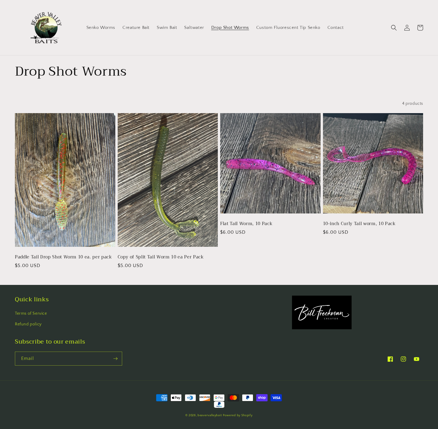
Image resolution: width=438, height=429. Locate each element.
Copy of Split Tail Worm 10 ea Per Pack (161, 257)
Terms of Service (31, 313)
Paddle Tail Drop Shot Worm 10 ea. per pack (63, 257)
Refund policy (28, 324)
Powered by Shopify (238, 415)
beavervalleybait (210, 415)
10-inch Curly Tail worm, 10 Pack (359, 224)
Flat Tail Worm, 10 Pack (246, 224)
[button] (393, 27)
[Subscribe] (115, 359)
